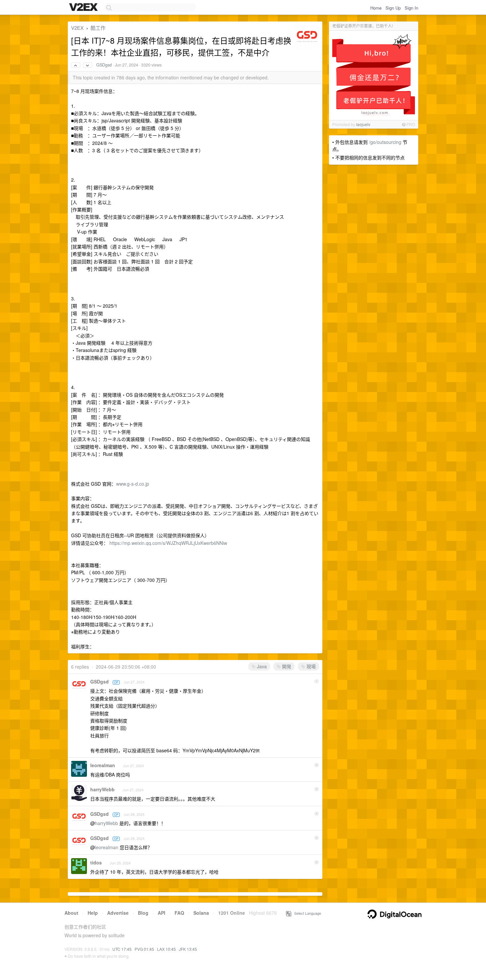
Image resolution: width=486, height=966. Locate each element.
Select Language (306, 913)
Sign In (411, 8)
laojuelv (363, 124)
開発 (286, 666)
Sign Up (393, 8)
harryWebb (102, 789)
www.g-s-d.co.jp (132, 483)
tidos (96, 862)
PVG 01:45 (144, 949)
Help (93, 912)
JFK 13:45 (188, 949)
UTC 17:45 (122, 949)
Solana (201, 912)
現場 (310, 666)
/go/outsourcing (385, 142)
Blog (143, 912)
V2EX (77, 27)
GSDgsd (104, 65)
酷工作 (98, 27)
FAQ (179, 912)
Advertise (118, 912)
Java (261, 666)
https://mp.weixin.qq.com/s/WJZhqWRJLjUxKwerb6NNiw (168, 543)
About (71, 912)
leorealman (102, 765)
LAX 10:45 (166, 949)
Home (376, 8)
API (161, 912)
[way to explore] (84, 7)
